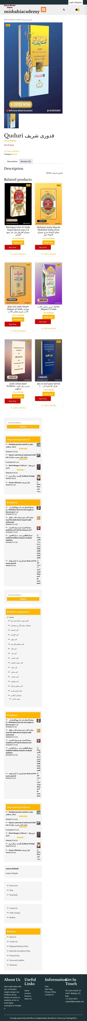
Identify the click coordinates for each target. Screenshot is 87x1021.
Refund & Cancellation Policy (20, 951)
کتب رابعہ (14, 667)
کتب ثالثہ (14, 649)
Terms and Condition (17, 960)
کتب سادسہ (15, 677)
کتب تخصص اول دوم (17, 644)
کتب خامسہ (14, 658)
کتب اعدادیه (14, 630)
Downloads (13, 895)
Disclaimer (13, 965)
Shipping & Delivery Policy (19, 946)
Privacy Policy (14, 955)
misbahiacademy (22, 11)
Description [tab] (12, 161)
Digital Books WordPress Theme (50, 1018)
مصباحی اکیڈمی (16, 695)
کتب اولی (14, 639)
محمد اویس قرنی (16, 691)
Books (12, 19)
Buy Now (12, 247)
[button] (11, 151)
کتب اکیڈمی (15, 635)
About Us (13, 937)
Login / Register (75, 2)
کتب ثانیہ (14, 653)
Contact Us (13, 908)
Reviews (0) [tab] (26, 161)
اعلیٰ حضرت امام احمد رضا (20, 621)
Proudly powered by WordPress (23, 1018)
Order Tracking (15, 913)
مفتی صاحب (16, 699)
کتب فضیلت (15, 681)
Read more (18, 242)
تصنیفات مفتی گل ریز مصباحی (21, 625)
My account (14, 885)
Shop (11, 890)
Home (6, 19)
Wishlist (12, 917)
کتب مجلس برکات (17, 686)
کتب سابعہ (14, 672)
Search (23, 427)
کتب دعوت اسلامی (17, 663)
